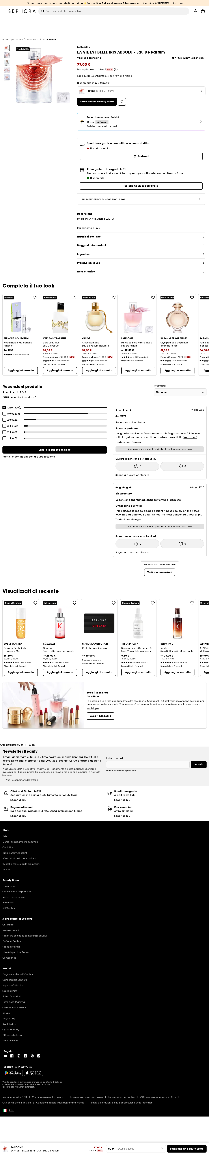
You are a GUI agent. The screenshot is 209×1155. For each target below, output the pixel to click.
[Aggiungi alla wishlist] (35, 297)
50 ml (20, 744)
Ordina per (160, 385)
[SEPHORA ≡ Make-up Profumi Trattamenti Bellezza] (22, 11)
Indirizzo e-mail (114, 758)
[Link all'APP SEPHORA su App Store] (33, 1073)
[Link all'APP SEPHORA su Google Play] (13, 1073)
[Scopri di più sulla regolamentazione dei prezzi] (115, 69)
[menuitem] (195, 11)
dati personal (76, 769)
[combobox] (180, 392)
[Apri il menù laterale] (4, 11)
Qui (4, 1084)
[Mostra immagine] (7, 48)
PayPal (118, 76)
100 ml (31, 744)
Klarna (128, 76)
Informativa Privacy (33, 769)
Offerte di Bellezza (54, 1082)
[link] (54, 450)
